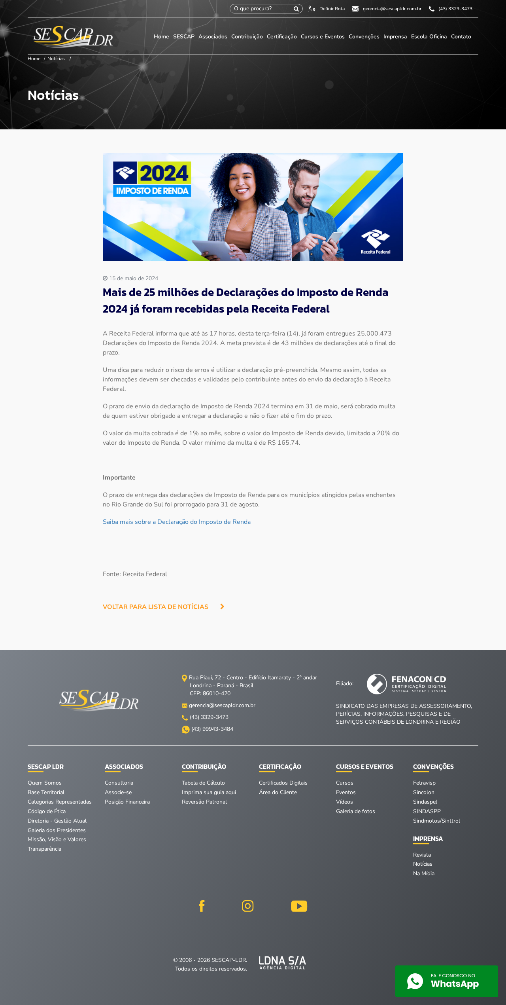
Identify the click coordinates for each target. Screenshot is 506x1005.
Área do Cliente (278, 792)
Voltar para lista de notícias (155, 607)
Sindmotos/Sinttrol (436, 821)
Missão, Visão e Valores (57, 839)
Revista (422, 855)
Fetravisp (424, 783)
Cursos (344, 783)
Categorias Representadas (60, 802)
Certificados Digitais (283, 783)
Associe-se (118, 792)
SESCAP (184, 36)
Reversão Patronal (204, 802)
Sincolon (423, 792)
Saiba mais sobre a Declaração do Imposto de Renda (177, 522)
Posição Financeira (127, 802)
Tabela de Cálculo (203, 783)
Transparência (44, 849)
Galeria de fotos (355, 811)
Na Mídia (423, 873)
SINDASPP (427, 811)
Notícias (56, 58)
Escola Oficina (429, 36)
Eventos (346, 792)
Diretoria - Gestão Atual (57, 821)
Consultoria (119, 783)
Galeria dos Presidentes (57, 830)
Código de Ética (47, 811)
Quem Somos (45, 783)
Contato (461, 36)
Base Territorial (46, 792)
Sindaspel (425, 802)
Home (161, 36)
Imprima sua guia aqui (209, 792)
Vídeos (344, 802)
